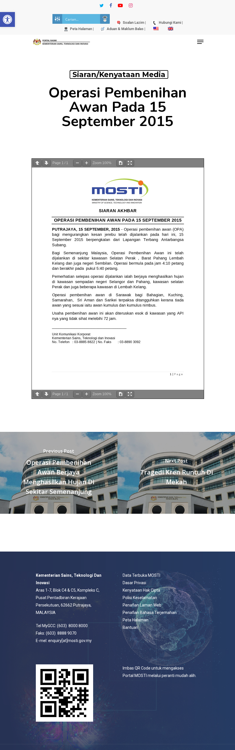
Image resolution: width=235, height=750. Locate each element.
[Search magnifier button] (105, 19)
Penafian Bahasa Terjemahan (150, 612)
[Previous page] (37, 163)
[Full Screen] (130, 163)
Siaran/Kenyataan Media (119, 74)
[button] (7, 19)
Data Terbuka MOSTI (141, 575)
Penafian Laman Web (142, 605)
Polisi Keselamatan (140, 597)
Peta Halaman (135, 620)
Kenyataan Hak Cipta (141, 590)
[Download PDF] (120, 163)
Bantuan (130, 627)
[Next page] (46, 163)
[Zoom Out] (77, 163)
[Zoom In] (86, 163)
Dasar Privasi (134, 582)
